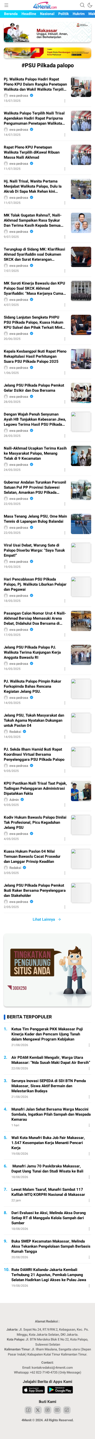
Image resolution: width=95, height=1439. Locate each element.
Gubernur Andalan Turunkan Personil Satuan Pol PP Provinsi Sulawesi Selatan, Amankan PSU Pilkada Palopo (35, 487)
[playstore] (60, 1390)
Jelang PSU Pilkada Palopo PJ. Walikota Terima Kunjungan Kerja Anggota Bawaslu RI (32, 652)
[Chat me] (47, 1005)
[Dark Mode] (90, 5)
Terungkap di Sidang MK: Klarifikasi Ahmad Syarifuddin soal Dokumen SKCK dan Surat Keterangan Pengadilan (34, 254)
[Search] (82, 5)
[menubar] (6, 5)
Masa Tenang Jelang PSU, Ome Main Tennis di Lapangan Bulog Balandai (35, 519)
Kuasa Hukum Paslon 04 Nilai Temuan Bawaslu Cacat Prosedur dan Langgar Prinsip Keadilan (32, 856)
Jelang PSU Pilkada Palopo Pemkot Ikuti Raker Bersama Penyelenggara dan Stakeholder (35, 890)
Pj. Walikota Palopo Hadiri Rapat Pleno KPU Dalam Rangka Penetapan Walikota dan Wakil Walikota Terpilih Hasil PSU (35, 84)
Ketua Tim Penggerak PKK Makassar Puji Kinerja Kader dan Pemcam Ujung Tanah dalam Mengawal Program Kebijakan (47, 1034)
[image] (81, 87)
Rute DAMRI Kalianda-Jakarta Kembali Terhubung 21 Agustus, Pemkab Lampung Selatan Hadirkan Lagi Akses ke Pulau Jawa (48, 1274)
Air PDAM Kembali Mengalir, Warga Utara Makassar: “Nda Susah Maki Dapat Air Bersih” (50, 1060)
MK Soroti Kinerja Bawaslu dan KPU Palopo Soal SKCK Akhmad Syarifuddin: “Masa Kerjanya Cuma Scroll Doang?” (34, 288)
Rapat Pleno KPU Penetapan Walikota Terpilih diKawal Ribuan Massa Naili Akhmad (32, 152)
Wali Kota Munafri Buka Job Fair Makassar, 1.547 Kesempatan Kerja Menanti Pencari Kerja (48, 1142)
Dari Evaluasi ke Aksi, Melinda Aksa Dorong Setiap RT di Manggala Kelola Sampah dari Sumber (48, 1218)
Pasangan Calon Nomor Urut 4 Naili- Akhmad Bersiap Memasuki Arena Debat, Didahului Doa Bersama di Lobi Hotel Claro (35, 618)
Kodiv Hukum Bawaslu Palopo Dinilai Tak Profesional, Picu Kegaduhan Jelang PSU (35, 822)
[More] (65, 101)
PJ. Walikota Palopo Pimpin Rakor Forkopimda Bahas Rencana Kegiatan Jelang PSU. (32, 686)
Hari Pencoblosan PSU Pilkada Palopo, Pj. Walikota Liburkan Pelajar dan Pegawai (35, 584)
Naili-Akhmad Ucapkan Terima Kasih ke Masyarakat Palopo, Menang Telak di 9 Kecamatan (35, 453)
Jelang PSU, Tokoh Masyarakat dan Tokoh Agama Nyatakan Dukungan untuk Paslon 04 (34, 720)
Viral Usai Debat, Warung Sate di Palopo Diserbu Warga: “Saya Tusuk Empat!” (34, 550)
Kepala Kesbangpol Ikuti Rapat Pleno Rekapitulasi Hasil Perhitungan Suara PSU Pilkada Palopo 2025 (35, 356)
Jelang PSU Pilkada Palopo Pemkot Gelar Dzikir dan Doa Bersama (34, 388)
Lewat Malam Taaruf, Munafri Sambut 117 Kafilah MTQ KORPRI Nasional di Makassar (48, 1192)
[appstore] (33, 1390)
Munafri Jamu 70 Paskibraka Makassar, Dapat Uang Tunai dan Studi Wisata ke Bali (47, 1169)
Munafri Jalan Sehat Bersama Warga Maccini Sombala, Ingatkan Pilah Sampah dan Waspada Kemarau (51, 1114)
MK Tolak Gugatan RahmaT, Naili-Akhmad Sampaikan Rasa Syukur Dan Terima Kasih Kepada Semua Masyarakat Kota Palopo (33, 220)
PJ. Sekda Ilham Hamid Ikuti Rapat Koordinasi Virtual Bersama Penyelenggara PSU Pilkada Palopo (34, 754)
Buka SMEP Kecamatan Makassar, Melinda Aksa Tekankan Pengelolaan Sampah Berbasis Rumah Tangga (50, 1246)
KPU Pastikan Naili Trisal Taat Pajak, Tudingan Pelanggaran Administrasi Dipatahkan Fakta (35, 788)
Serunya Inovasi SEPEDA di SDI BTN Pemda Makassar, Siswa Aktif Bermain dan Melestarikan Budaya (48, 1086)
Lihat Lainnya (44, 919)
